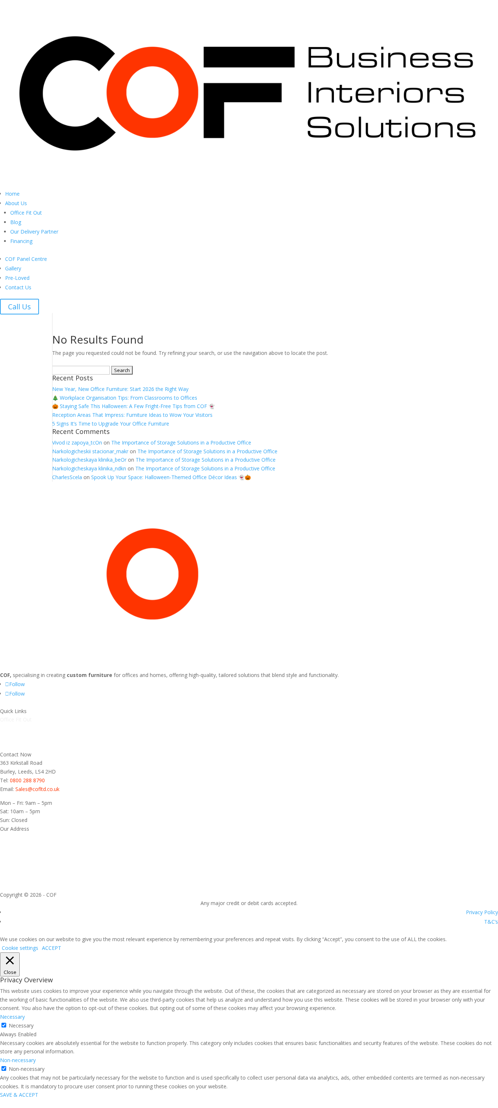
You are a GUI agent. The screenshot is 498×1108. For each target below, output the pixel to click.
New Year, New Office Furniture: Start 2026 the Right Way (120, 388)
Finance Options (19, 745)
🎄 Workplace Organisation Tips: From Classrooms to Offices (124, 397)
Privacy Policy (482, 912)
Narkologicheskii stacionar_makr (90, 451)
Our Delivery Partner (34, 231)
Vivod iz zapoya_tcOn (77, 442)
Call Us (19, 307)
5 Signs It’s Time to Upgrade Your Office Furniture (110, 423)
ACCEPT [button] (51, 947)
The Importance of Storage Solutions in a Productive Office (181, 442)
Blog (15, 222)
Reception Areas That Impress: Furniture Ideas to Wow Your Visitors (132, 414)
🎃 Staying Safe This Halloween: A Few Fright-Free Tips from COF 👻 (133, 406)
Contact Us (18, 287)
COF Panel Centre (26, 258)
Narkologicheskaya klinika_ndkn (89, 468)
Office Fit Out (26, 212)
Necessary (21, 1025)
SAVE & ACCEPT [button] (19, 1094)
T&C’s (491, 921)
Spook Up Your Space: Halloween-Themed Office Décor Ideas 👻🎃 (171, 477)
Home (12, 193)
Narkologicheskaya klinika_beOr (89, 459)
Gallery (13, 268)
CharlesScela (67, 477)
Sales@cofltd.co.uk (37, 789)
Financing (21, 241)
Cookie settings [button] (20, 947)
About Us (16, 203)
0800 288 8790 (27, 780)
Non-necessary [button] (18, 1060)
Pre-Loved (17, 277)
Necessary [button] (12, 1016)
